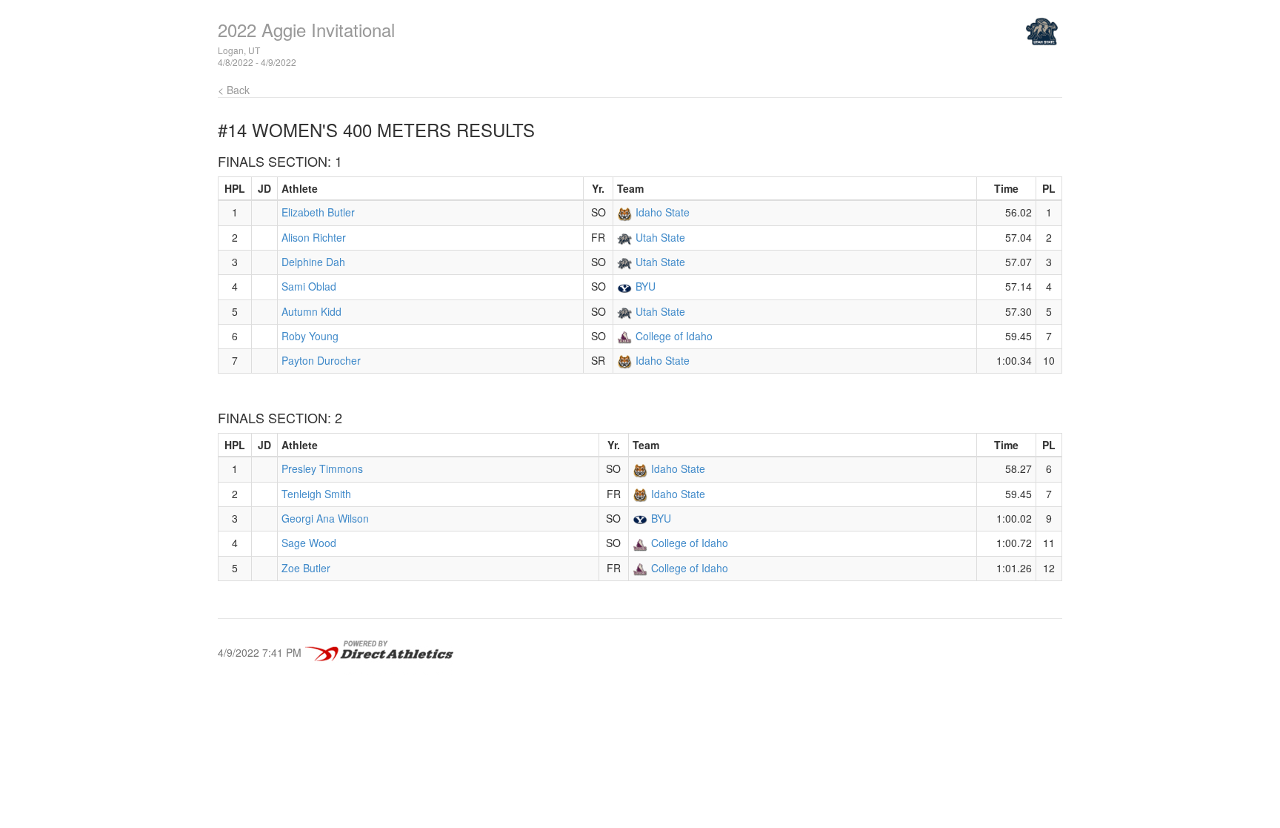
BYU (646, 286)
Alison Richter (313, 237)
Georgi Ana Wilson (325, 518)
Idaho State (663, 212)
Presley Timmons (322, 468)
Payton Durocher (321, 360)
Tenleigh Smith (316, 493)
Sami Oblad (308, 286)
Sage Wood (308, 542)
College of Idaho (674, 335)
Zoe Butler (305, 567)
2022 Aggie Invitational (306, 29)
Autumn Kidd (311, 311)
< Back (234, 89)
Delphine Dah (313, 261)
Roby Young (310, 335)
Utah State (660, 237)
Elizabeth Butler (318, 212)
